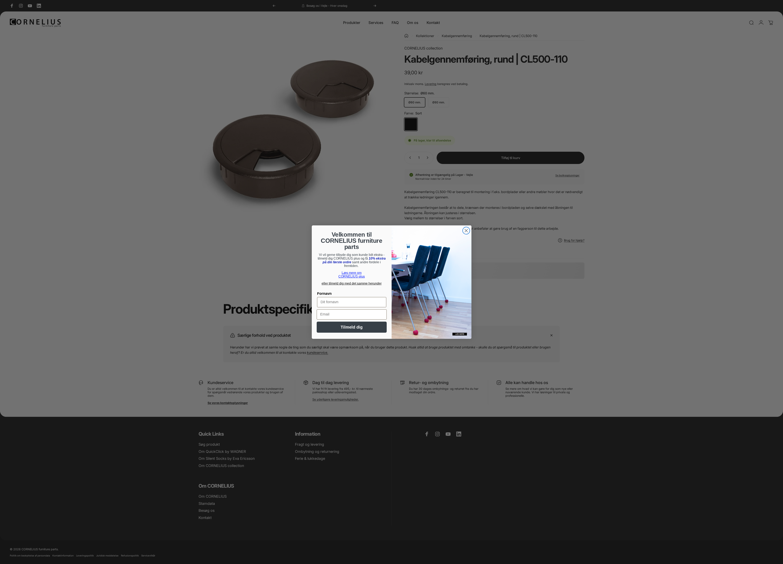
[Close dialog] (466, 230)
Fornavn (324, 294)
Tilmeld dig (352, 327)
